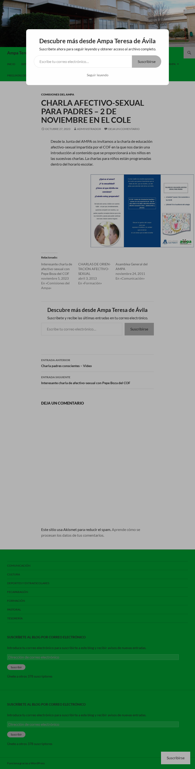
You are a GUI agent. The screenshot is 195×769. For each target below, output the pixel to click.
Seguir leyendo (97, 75)
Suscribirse (147, 61)
